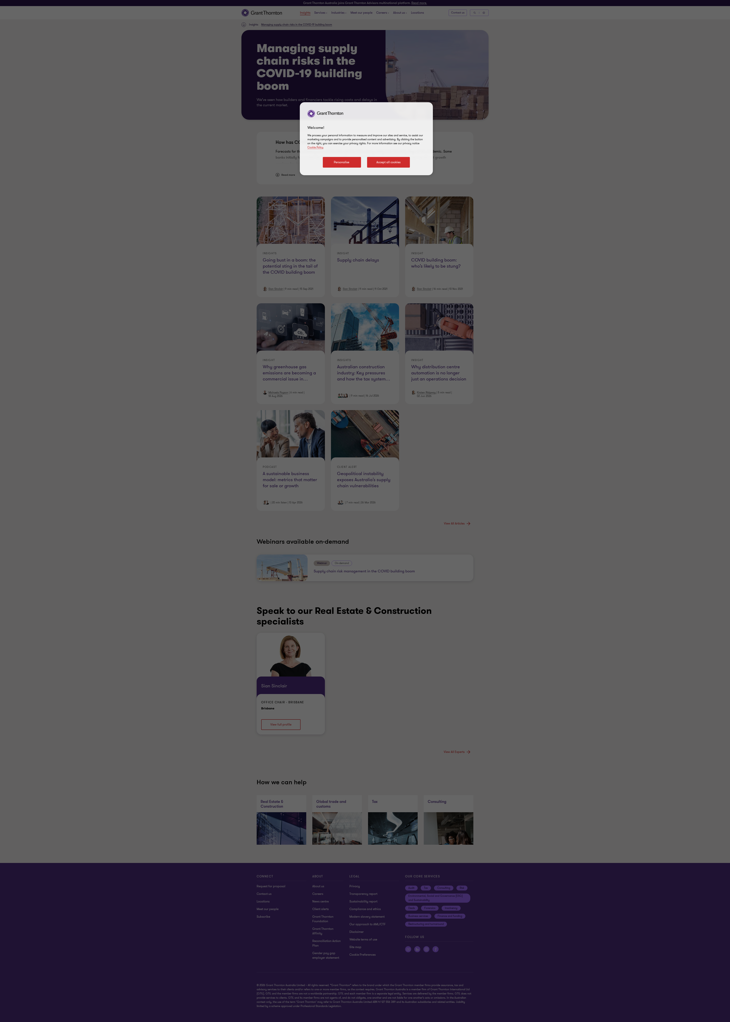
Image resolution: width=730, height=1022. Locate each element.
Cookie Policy (315, 147)
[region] (366, 138)
